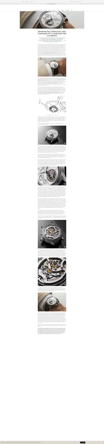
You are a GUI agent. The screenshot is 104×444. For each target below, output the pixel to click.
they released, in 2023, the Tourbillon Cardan (50, 52)
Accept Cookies (83, 442)
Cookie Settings (77, 442)
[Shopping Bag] (81, 1)
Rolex (32, 10)
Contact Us (27, 1)
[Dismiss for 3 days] (80, 3)
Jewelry (58, 10)
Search (72, 1)
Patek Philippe (45, 10)
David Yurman (67, 10)
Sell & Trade (31, 1)
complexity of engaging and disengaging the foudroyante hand (49, 92)
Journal (71, 10)
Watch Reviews (51, 29)
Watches (50, 10)
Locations (23, 1)
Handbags (62, 10)
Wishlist (79, 1)
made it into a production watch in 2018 (51, 82)
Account (76, 1)
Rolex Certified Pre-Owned (38, 10)
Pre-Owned (54, 10)
